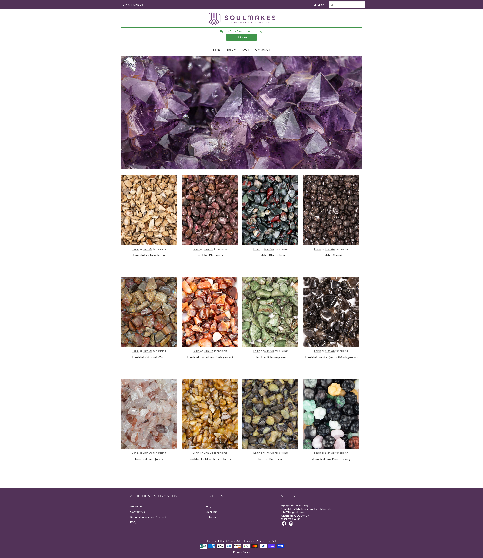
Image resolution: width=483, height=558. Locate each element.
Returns (211, 517)
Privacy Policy (241, 552)
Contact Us (262, 49)
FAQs (245, 49)
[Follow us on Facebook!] (284, 524)
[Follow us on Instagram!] (292, 524)
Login (321, 4)
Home (217, 49)
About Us (136, 506)
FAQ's (134, 522)
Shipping (211, 511)
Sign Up (138, 4)
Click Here (242, 37)
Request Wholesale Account (148, 517)
